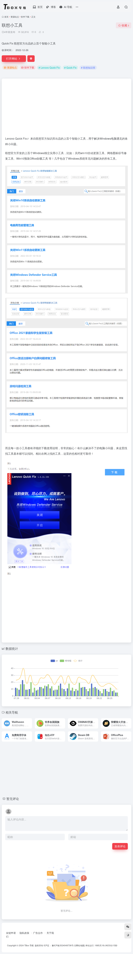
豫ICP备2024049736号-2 (64, 945)
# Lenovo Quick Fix (49, 67)
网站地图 (80, 945)
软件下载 (25, 16)
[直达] (30, 723)
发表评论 (120, 846)
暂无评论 (12, 798)
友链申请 (11, 933)
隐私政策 (24, 933)
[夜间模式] (127, 935)
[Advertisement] (66, 109)
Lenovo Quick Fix (16, 138)
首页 (6, 16)
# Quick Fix (70, 67)
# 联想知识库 (88, 67)
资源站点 (15, 16)
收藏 (125, 25)
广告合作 (38, 933)
